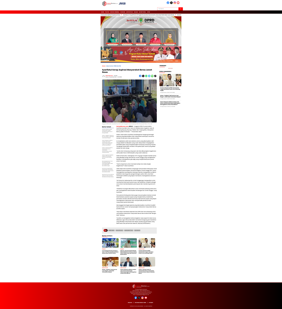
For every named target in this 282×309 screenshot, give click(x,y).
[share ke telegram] (149, 76)
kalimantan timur (129, 230)
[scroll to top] (272, 306)
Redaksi (130, 302)
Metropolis (129, 12)
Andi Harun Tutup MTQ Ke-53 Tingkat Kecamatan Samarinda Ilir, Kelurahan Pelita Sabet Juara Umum (132, 15)
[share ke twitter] (143, 76)
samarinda (137, 230)
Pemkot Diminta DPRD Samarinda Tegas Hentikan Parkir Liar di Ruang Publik (170, 89)
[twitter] (171, 3)
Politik (107, 12)
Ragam (136, 12)
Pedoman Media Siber (140, 302)
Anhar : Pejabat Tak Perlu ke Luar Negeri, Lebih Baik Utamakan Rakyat (170, 96)
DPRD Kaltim (111, 230)
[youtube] (178, 3)
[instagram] (175, 3)
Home (102, 12)
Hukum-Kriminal (114, 12)
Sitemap (151, 302)
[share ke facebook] (140, 76)
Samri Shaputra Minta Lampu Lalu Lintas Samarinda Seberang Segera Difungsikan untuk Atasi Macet (170, 103)
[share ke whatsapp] (146, 76)
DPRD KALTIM (117, 66)
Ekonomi (122, 12)
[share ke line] (152, 76)
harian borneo (109, 75)
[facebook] (168, 3)
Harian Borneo (119, 230)
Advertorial (142, 12)
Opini (148, 12)
